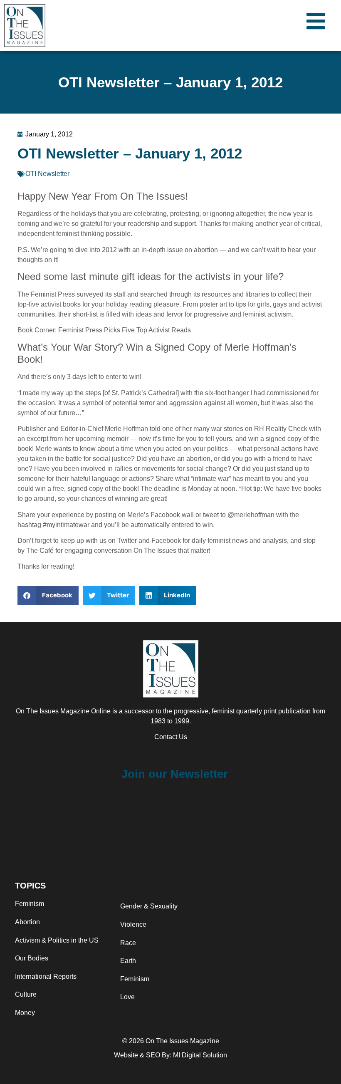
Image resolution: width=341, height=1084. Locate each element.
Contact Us (170, 736)
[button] (48, 595)
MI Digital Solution (200, 1055)
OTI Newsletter (47, 173)
